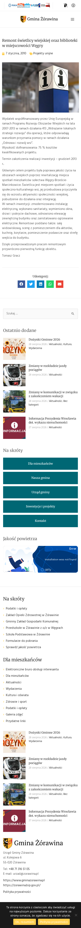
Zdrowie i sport (16, 702)
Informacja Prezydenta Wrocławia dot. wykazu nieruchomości (52, 420)
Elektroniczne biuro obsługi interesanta (32, 669)
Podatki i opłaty (16, 608)
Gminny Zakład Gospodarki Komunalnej (32, 621)
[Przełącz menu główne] (72, 19)
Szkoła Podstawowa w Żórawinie (28, 634)
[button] (21, 284)
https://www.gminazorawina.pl (24, 880)
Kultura (67, 344)
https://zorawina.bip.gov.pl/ (21, 885)
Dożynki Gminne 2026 (44, 339)
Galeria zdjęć (14, 714)
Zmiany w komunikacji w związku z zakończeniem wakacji (53, 394)
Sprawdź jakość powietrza (23, 647)
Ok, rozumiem (24, 921)
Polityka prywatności (17, 892)
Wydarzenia (35, 348)
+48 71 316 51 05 (19, 869)
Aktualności (55, 344)
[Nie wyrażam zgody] (76, 915)
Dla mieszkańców (17, 676)
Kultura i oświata (17, 695)
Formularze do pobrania (22, 641)
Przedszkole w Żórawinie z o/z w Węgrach (34, 628)
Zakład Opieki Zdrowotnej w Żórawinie (32, 615)
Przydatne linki (16, 721)
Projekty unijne (43, 53)
